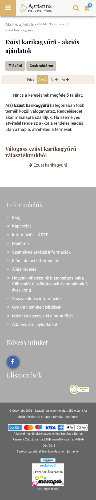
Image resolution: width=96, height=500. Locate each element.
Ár (53, 79)
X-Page (45, 417)
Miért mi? (21, 243)
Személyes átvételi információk (41, 252)
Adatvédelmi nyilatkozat (34, 324)
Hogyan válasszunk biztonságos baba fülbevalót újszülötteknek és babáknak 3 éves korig (50, 284)
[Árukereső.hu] (48, 466)
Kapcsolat (21, 226)
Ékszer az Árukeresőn (48, 472)
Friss (30, 79)
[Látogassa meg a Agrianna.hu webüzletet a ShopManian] (48, 460)
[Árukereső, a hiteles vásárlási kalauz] (79, 389)
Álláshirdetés (24, 269)
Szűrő (16, 66)
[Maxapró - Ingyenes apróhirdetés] (48, 480)
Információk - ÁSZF (30, 234)
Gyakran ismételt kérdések (36, 307)
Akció (42, 79)
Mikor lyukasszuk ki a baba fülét (42, 315)
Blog (16, 217)
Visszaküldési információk (37, 298)
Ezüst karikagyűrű (50, 165)
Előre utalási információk (35, 260)
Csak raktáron (41, 66)
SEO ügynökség (48, 489)
